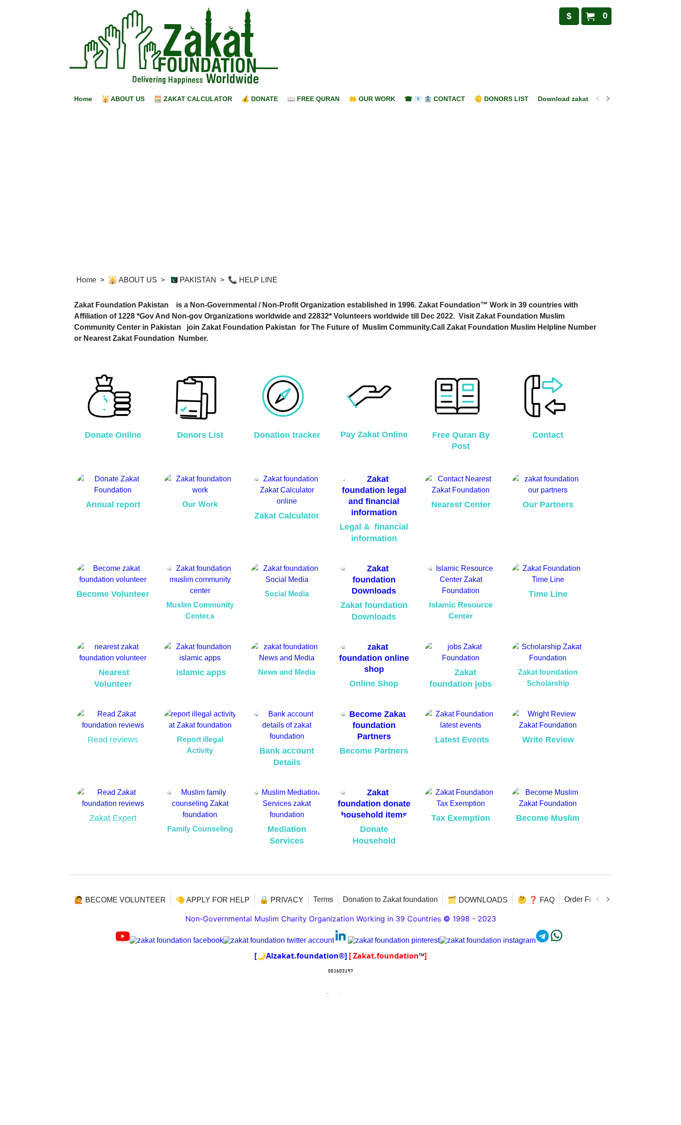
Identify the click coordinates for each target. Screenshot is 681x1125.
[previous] (598, 99)
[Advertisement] (340, 200)
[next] (607, 99)
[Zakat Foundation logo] (173, 45)
